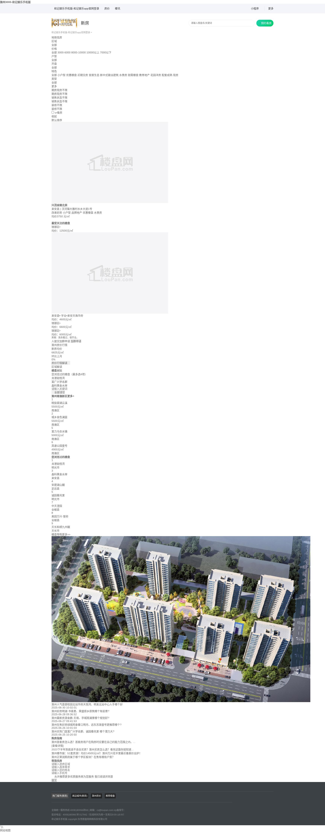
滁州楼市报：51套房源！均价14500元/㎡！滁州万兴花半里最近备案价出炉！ (97, 753)
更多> (70, 396)
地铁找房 (57, 37)
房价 (107, 8)
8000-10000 (78, 52)
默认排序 (57, 120)
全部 (54, 44)
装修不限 (57, 108)
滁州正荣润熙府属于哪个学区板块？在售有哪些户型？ (83, 756)
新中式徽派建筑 (109, 75)
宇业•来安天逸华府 (72, 315)
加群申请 (76, 341)
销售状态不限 (59, 101)
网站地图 (5, 830)
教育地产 (144, 75)
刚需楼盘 (133, 75)
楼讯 (117, 8)
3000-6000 (64, 52)
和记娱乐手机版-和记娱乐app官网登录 (76, 8)
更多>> (66, 534)
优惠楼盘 (71, 75)
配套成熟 (167, 75)
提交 (54, 780)
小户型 (62, 75)
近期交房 (83, 75)
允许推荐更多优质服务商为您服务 (82, 776)
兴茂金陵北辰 (59, 205)
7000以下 (105, 52)
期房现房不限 (59, 93)
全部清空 (58, 392)
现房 (175, 75)
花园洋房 (156, 75)
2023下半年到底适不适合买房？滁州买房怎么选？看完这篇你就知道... (93, 749)
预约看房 (265, 23)
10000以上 (93, 52)
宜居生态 (94, 75)
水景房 (123, 75)
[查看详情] (58, 745)
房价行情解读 (61, 362)
